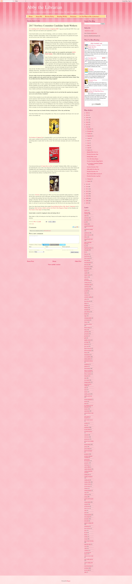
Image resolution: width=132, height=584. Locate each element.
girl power (86, 333)
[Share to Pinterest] (55, 221)
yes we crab (86, 570)
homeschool (86, 354)
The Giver (37, 194)
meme (85, 389)
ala (33, 223)
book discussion (87, 262)
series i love (86, 508)
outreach (86, 435)
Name (30, 246)
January (89, 181)
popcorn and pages (88, 450)
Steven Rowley (91, 70)
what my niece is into (88, 556)
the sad (85, 532)
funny (85, 329)
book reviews (87, 266)
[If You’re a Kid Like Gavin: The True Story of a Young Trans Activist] (87, 92)
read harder (86, 465)
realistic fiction (87, 484)
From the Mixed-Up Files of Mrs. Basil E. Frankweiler (63, 206)
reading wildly (87, 482)
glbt (85, 338)
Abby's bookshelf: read (96, 43)
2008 (87, 200)
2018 (87, 122)
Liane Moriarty (91, 59)
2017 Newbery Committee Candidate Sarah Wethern (95, 164)
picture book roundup (89, 441)
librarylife (86, 376)
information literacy (88, 361)
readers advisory (87, 469)
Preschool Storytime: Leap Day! (94, 176)
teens (85, 530)
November (89, 131)
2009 (87, 198)
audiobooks (86, 233)
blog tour (86, 254)
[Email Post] (46, 221)
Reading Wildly (62, 16)
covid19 (86, 291)
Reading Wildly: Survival (92, 152)
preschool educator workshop (88, 456)
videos (85, 548)
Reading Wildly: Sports (92, 156)
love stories (86, 380)
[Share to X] (52, 221)
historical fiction (87, 350)
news (85, 425)
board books (87, 256)
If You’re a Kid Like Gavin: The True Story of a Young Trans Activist (96, 90)
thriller (85, 534)
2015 (87, 184)
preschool (86, 454)
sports (85, 512)
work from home (88, 566)
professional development (87, 460)
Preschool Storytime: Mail (92, 154)
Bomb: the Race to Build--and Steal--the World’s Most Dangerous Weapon (51, 208)
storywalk (86, 521)
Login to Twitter (62, 244)
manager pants (87, 382)
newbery (86, 423)
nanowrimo (86, 411)
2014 (87, 186)
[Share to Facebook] (53, 221)
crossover (86, 295)
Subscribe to (31, 252)
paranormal (86, 439)
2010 (87, 196)
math (85, 387)
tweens (85, 539)
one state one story (88, 431)
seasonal (86, 504)
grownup (86, 342)
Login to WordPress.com (54, 244)
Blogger (68, 581)
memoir (86, 391)
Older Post (78, 261)
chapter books (87, 275)
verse (85, 546)
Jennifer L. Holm (91, 48)
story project (87, 516)
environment (87, 320)
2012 (87, 191)
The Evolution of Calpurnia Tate (36, 137)
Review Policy (49, 16)
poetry (85, 446)
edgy (85, 316)
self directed (87, 506)
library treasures (87, 374)
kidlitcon (86, 366)
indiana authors (87, 359)
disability (86, 305)
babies (85, 237)
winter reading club (88, 562)
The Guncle (90, 69)
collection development (87, 279)
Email (47, 246)
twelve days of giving (88, 541)
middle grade (87, 394)
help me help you (88, 348)
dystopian (86, 309)
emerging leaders (88, 318)
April (88, 147)
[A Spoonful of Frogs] (87, 84)
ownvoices (86, 437)
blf (85, 252)
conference (86, 286)
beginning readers (88, 248)
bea (85, 245)
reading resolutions (88, 476)
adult (85, 215)
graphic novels (87, 340)
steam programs (87, 514)
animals (86, 224)
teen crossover (87, 528)
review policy (87, 486)
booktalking (86, 268)
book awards (87, 258)
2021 (87, 115)
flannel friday (87, 327)
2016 (87, 127)
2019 (87, 120)
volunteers (86, 550)
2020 (87, 117)
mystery (86, 409)
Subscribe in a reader (89, 30)
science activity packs (88, 498)
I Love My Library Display (92, 159)
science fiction (87, 502)
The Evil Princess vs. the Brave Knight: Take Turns (94, 46)
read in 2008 (87, 467)
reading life (86, 474)
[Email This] (49, 221)
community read (87, 284)
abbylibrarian (94, 33)
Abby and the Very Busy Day (93, 169)
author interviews (88, 235)
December (89, 129)
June (88, 143)
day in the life (87, 301)
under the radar (87, 544)
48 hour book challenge (87, 213)
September (89, 136)
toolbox (86, 536)
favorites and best (88, 324)
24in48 (85, 210)
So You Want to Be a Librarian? (89, 16)
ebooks (85, 313)
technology (86, 526)
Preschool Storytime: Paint (92, 167)
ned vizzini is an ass (88, 420)
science (85, 496)
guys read (86, 346)
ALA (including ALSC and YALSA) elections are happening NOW (43, 29)
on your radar (87, 429)
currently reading (88, 297)
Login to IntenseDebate (45, 244)
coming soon (87, 282)
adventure (86, 218)
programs (86, 463)
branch (85, 270)
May (88, 145)
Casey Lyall (91, 81)
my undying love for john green (88, 406)
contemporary (87, 288)
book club (86, 260)
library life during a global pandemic (88, 371)
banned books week (88, 239)
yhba (85, 572)
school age (86, 494)
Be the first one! (47, 230)
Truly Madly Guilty (92, 58)
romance (86, 488)
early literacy (87, 311)
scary (85, 492)
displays (86, 307)
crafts (85, 293)
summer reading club (88, 523)
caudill (85, 273)
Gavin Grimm (91, 92)
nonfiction (86, 427)
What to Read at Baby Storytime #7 (94, 173)
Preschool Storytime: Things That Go (95, 161)
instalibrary (86, 364)
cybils (85, 299)
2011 (87, 193)
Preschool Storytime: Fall (92, 171)
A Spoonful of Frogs (92, 80)
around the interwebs (88, 226)
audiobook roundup (88, 229)
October (89, 133)
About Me (39, 16)
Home (31, 16)
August (89, 138)
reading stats (87, 480)
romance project (87, 490)
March (88, 150)
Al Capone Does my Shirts (47, 166)
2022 (87, 113)
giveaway (86, 336)
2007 (87, 203)
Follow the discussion (78, 227)
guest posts (86, 344)
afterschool (86, 220)
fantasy (85, 322)
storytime (86, 518)
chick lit (86, 277)
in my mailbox (87, 356)
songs (85, 510)
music (85, 403)
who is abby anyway (88, 559)
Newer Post (30, 261)
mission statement (88, 399)
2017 (87, 124)
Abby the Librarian (44, 7)
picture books (87, 444)
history (85, 352)
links (85, 378)
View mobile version (54, 264)
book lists (86, 264)
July (88, 140)
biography (86, 250)
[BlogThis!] (50, 221)
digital (85, 303)
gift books (86, 331)
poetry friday (87, 448)
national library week (88, 413)
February (89, 179)
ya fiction (86, 568)
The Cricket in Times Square (35, 209)
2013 (87, 189)
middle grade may (88, 396)
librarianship (87, 368)
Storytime (73, 16)
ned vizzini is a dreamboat (87, 417)
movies (85, 401)
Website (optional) (66, 246)
